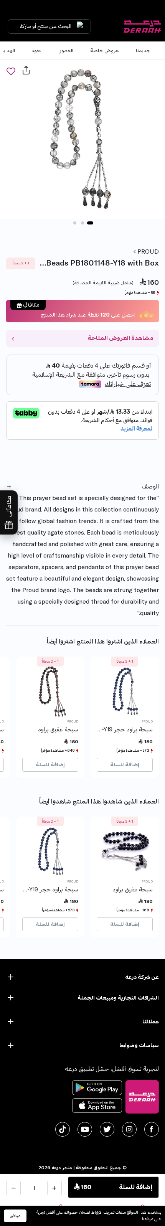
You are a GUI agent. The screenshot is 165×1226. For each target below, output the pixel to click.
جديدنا (143, 50)
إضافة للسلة (124, 765)
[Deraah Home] (142, 26)
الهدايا (8, 50)
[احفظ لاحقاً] (10, 71)
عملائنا (150, 1021)
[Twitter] (107, 1129)
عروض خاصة (104, 50)
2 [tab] (82, 222)
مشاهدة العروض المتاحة (120, 338)
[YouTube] (85, 1129)
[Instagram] (129, 1129)
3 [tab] (74, 222)
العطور (66, 50)
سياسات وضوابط (139, 1045)
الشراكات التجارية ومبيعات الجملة (118, 997)
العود (37, 50)
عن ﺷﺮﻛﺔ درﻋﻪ (142, 977)
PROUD (147, 252)
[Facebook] (151, 1129)
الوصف (150, 487)
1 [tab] (90, 222)
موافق (15, 1215)
